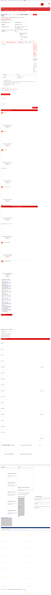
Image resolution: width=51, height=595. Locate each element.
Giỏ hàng (22, 0)
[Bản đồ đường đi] (4, 534)
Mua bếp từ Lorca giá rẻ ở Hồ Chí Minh (18, 8)
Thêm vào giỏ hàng (10, 42)
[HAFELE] (5, 402)
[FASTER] (5, 414)
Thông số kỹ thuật (28, 42)
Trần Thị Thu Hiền (36, 504)
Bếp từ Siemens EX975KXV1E (7, 125)
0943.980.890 (6, 287)
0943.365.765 (6, 281)
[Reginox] (45, 367)
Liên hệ (19, 0)
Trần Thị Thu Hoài (36, 500)
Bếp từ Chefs (15, 11)
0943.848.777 (6, 290)
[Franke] (45, 414)
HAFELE (16, 589)
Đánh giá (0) (4, 44)
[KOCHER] (5, 390)
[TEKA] (5, 343)
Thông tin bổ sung (32, 41)
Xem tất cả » (10, 337)
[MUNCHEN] (5, 367)
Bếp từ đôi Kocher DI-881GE (7, 199)
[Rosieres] (5, 361)
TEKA (22, 589)
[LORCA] (5, 384)
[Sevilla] (5, 355)
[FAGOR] (5, 420)
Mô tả (26, 41)
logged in (7, 90)
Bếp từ (11, 11)
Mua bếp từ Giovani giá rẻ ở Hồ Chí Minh (30, 8)
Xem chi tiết (9, 457)
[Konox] (45, 390)
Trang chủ (2, 11)
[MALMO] (5, 372)
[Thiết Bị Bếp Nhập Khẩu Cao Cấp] (2, 10)
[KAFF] (5, 396)
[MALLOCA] (5, 378)
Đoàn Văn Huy (36, 508)
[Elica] (5, 432)
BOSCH (19, 589)
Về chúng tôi (15, 0)
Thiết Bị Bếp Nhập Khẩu (11, 589)
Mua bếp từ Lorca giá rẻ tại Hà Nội (42, 8)
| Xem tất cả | (9, 515)
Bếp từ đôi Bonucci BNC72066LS (7, 236)
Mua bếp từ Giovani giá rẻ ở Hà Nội (5, 336)
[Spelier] (5, 349)
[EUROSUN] (5, 426)
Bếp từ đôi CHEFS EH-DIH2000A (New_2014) (7, 274)
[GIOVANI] (5, 408)
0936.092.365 (6, 298)
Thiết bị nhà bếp (7, 11)
